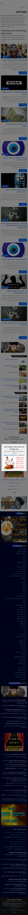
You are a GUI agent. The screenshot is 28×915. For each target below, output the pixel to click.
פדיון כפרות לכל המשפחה (10, 455)
